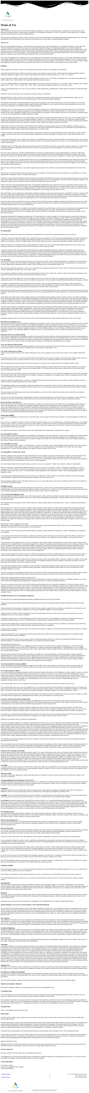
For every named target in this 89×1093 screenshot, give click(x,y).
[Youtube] (80, 1086)
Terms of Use (6, 1077)
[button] (51, 15)
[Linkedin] (85, 1086)
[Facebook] (70, 1086)
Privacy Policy (6, 1074)
